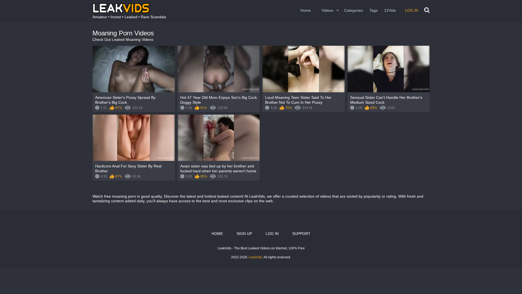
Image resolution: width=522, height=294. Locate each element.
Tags (373, 10)
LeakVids (255, 257)
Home (305, 10)
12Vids (390, 10)
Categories (353, 10)
